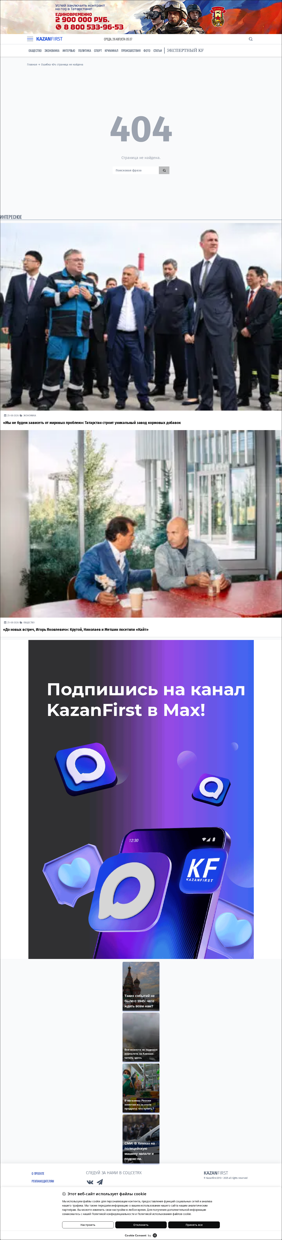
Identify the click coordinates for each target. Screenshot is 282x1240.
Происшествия (131, 50)
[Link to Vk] (90, 1183)
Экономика (52, 50)
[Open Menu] (30, 39)
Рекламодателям (43, 1181)
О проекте (38, 1173)
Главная (32, 64)
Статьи (157, 50)
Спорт (98, 50)
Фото (146, 50)
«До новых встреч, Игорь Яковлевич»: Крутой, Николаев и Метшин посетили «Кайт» (75, 629)
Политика (84, 50)
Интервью (69, 50)
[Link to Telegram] (100, 1183)
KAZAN (49, 39)
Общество (35, 50)
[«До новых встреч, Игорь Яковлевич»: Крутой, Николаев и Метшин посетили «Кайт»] (141, 524)
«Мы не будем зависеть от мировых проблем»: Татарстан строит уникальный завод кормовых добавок (92, 423)
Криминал (111, 50)
